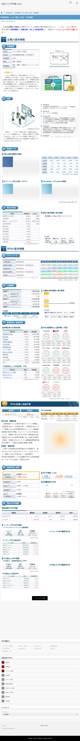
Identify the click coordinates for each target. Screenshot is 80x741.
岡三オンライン (7, 375)
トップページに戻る (40, 598)
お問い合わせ (44, 725)
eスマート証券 (9, 679)
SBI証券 (7, 662)
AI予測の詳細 (68, 476)
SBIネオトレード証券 (9, 372)
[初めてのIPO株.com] (11, 3)
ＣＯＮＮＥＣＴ (7, 377)
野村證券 (7, 696)
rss (70, 2)
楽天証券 (7, 666)
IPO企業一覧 (12, 21)
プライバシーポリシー (8, 728)
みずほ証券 (6, 344)
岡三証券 (5, 337)
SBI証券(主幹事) (8, 334)
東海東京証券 (7, 347)
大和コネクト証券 (9, 688)
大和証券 (5, 339)
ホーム (4, 725)
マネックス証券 (9, 671)
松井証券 (5, 357)
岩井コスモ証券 (7, 352)
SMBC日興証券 (7, 342)
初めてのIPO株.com (38, 738)
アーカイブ (4, 712)
